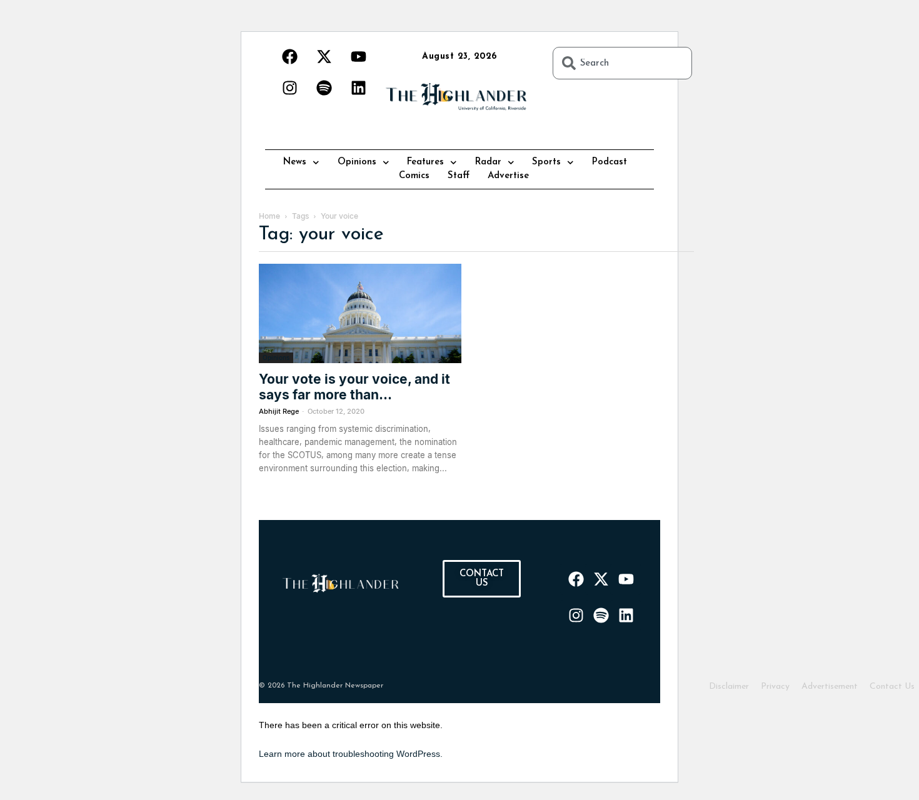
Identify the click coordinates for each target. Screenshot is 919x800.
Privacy (775, 686)
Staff (459, 176)
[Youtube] (358, 56)
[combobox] (622, 63)
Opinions (357, 162)
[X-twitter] (323, 56)
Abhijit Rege (279, 411)
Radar (488, 162)
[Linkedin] (358, 87)
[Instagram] (289, 87)
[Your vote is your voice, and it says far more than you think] (360, 313)
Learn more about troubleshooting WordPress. (351, 754)
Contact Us (892, 686)
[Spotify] (323, 87)
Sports (546, 162)
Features (425, 162)
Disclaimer (729, 686)
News (294, 162)
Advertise (508, 176)
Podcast (609, 162)
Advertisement (829, 686)
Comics (414, 176)
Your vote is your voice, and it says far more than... (354, 386)
